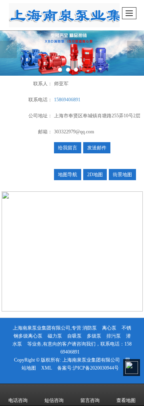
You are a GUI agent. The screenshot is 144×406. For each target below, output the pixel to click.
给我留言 (67, 148)
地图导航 (67, 174)
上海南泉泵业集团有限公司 (91, 360)
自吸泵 (74, 336)
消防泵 (89, 328)
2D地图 (95, 174)
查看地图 (126, 400)
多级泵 (94, 336)
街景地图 (122, 174)
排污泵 (113, 336)
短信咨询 (54, 400)
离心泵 (109, 328)
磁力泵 (55, 336)
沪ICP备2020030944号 (96, 368)
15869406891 (67, 100)
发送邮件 (96, 148)
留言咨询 (90, 400)
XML (46, 368)
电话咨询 (18, 400)
